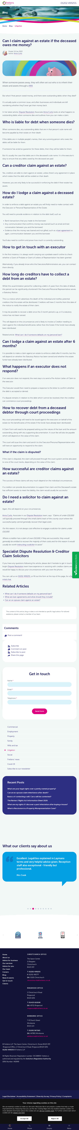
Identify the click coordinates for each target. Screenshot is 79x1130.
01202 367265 (34, 1030)
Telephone (11, 698)
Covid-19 (11, 764)
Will (31, 86)
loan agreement (63, 230)
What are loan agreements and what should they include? (29, 597)
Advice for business (10, 960)
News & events (8, 978)
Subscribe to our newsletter (18, 769)
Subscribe (15, 646)
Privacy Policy (55, 1096)
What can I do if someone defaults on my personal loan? (38, 335)
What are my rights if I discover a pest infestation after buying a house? (37, 804)
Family (10, 741)
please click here (19, 1113)
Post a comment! (15, 635)
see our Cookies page (46, 1111)
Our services (7, 963)
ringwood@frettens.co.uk (37, 1008)
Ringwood (32, 988)
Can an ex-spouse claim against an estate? (22, 600)
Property (11, 736)
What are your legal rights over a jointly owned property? (31, 789)
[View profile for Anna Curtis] (5, 53)
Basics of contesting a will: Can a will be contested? (29, 797)
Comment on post (18, 649)
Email (9, 689)
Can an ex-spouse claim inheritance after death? (27, 793)
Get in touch (7, 981)
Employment (12, 732)
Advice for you (8, 966)
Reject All (55, 1119)
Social (9, 755)
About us (6, 957)
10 (51, 908)
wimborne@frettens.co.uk (37, 1036)
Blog (10, 26)
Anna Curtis (18, 53)
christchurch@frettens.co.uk (38, 980)
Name (9, 681)
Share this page (17, 655)
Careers (5, 972)
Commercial (12, 727)
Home (4, 26)
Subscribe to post (18, 652)
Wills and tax (12, 745)
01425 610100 (34, 1002)
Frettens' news (13, 759)
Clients (5, 984)
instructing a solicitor (26, 545)
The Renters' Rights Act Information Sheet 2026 (27, 801)
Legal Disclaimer (9, 1096)
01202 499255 (68, 3)
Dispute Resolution (26, 112)
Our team (6, 969)
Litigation (18, 26)
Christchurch (33, 954)
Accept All (24, 1119)
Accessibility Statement (26, 1096)
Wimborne (31, 1016)
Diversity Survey (43, 1096)
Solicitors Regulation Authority (38, 1059)
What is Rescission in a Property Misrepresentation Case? (31, 808)
